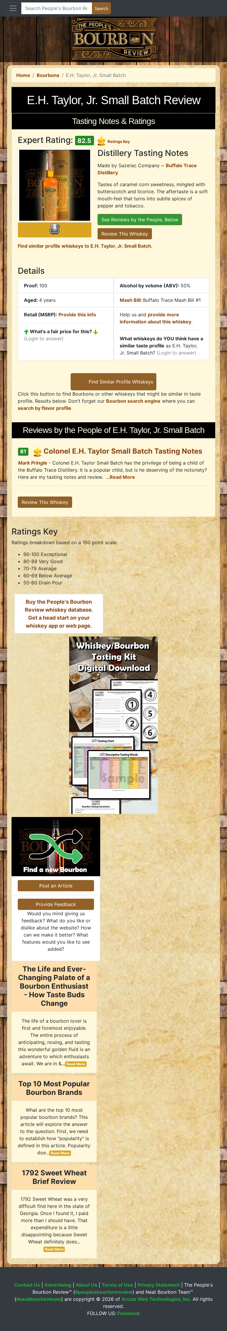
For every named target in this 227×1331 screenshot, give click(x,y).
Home (23, 75)
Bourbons (48, 75)
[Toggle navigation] (13, 8)
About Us (86, 1285)
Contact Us (27, 1285)
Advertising (57, 1285)
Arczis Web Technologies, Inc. (156, 1299)
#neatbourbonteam (38, 1299)
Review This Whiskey (124, 234)
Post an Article (55, 886)
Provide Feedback (56, 904)
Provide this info (77, 315)
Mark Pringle (32, 463)
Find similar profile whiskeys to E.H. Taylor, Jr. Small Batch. (85, 246)
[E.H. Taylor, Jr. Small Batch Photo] (55, 185)
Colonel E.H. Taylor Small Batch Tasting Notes (122, 451)
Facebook (128, 1313)
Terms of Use (117, 1285)
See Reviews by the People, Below (139, 220)
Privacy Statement (158, 1285)
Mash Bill (130, 300)
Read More (122, 477)
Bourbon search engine (133, 401)
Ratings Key (119, 141)
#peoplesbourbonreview (103, 1292)
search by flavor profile (44, 408)
